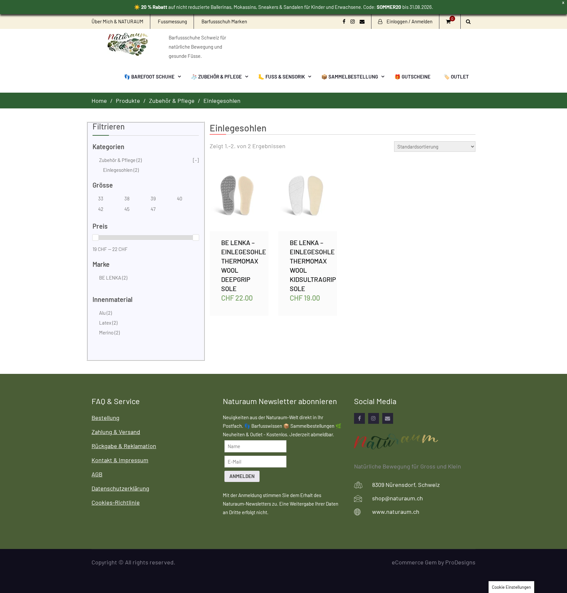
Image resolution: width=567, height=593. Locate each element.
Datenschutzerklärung (120, 488)
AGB (97, 474)
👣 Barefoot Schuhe (149, 77)
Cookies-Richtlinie (116, 502)
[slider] (95, 237)
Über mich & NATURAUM (117, 21)
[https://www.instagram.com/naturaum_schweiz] (373, 418)
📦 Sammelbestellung (349, 77)
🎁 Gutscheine (412, 77)
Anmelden (242, 476)
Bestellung (105, 417)
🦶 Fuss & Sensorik (281, 77)
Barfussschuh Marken (224, 21)
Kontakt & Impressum (120, 460)
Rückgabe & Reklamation (124, 445)
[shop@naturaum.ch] (387, 418)
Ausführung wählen (239, 198)
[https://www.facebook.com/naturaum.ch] (359, 418)
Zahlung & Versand (116, 431)
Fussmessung (172, 21)
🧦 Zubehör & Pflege (216, 77)
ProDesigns (460, 562)
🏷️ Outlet (456, 77)
